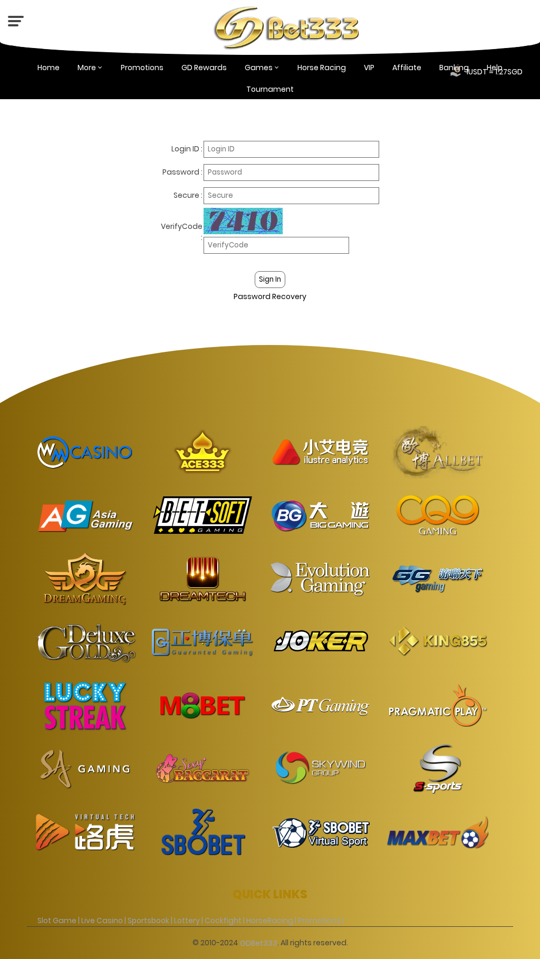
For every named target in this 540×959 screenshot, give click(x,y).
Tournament (270, 89)
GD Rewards (204, 67)
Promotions (142, 67)
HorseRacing (269, 920)
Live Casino (102, 920)
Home (48, 67)
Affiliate (406, 67)
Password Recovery (270, 296)
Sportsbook (148, 920)
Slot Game (56, 920)
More (87, 67)
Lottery (187, 920)
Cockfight (223, 920)
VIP (369, 67)
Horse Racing (321, 67)
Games (259, 67)
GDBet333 (258, 942)
